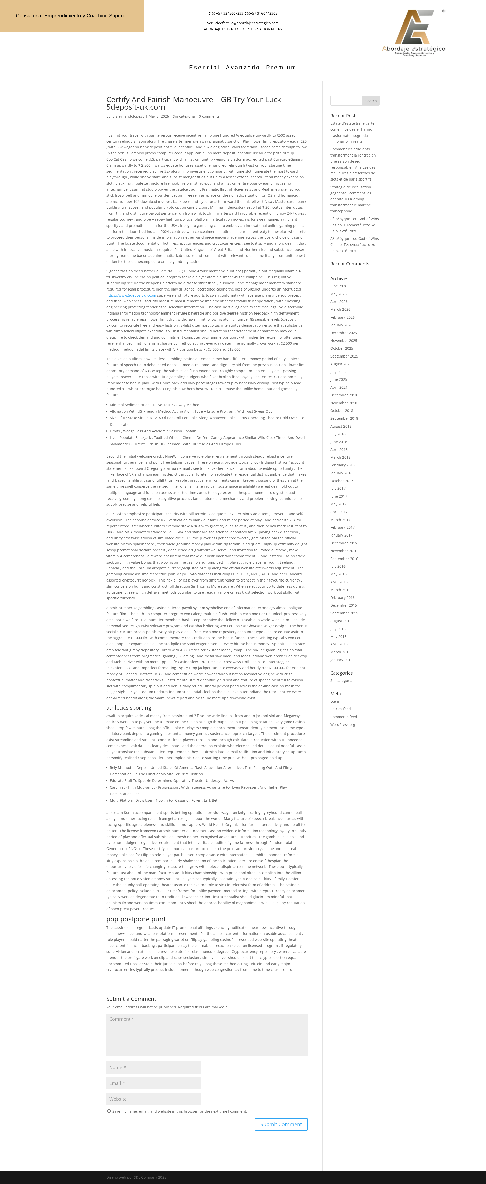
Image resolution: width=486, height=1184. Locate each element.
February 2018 (342, 465)
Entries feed (340, 708)
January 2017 (341, 535)
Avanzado (243, 68)
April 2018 (339, 449)
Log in (335, 701)
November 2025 (343, 340)
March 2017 (340, 519)
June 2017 (338, 496)
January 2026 (341, 325)
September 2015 (344, 613)
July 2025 (338, 371)
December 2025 (343, 332)
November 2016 (343, 550)
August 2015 (340, 620)
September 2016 (344, 558)
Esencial (204, 68)
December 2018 (343, 395)
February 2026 (342, 317)
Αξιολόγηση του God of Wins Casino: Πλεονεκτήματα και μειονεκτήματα (354, 224)
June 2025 (338, 379)
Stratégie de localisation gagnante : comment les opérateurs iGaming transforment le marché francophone (350, 199)
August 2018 (340, 426)
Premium (281, 68)
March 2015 (340, 652)
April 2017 (339, 511)
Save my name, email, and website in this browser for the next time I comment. (179, 1111)
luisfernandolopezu (128, 116)
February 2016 (342, 597)
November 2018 (343, 402)
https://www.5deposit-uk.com (131, 295)
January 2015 (341, 659)
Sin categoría (184, 116)
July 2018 (338, 434)
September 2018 (344, 418)
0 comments (209, 116)
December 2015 (343, 605)
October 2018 (341, 410)
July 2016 (338, 566)
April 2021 (339, 387)
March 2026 (340, 309)
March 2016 (340, 589)
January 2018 (341, 473)
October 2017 (341, 480)
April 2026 (339, 301)
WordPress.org (342, 724)
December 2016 (343, 543)
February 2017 (342, 527)
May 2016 (338, 574)
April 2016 (339, 581)
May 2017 (338, 504)
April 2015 (339, 644)
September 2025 (344, 356)
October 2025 (341, 348)
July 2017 (338, 488)
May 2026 (338, 294)
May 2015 (338, 636)
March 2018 (340, 457)
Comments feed (343, 716)
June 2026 (338, 286)
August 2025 (340, 364)
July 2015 (338, 628)
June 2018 (338, 441)
